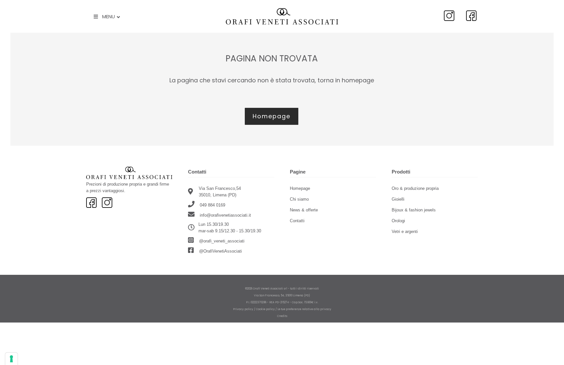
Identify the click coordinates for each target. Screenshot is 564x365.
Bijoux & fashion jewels (414, 209)
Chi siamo (299, 199)
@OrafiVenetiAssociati (220, 251)
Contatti (297, 220)
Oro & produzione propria (415, 188)
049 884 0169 (211, 205)
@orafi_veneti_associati (221, 241)
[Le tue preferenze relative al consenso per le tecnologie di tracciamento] (11, 359)
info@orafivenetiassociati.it (225, 215)
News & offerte (304, 209)
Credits (282, 316)
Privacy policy (243, 309)
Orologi (398, 220)
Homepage (300, 188)
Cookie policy (265, 309)
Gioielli (398, 199)
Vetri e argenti (405, 231)
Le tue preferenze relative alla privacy (304, 309)
